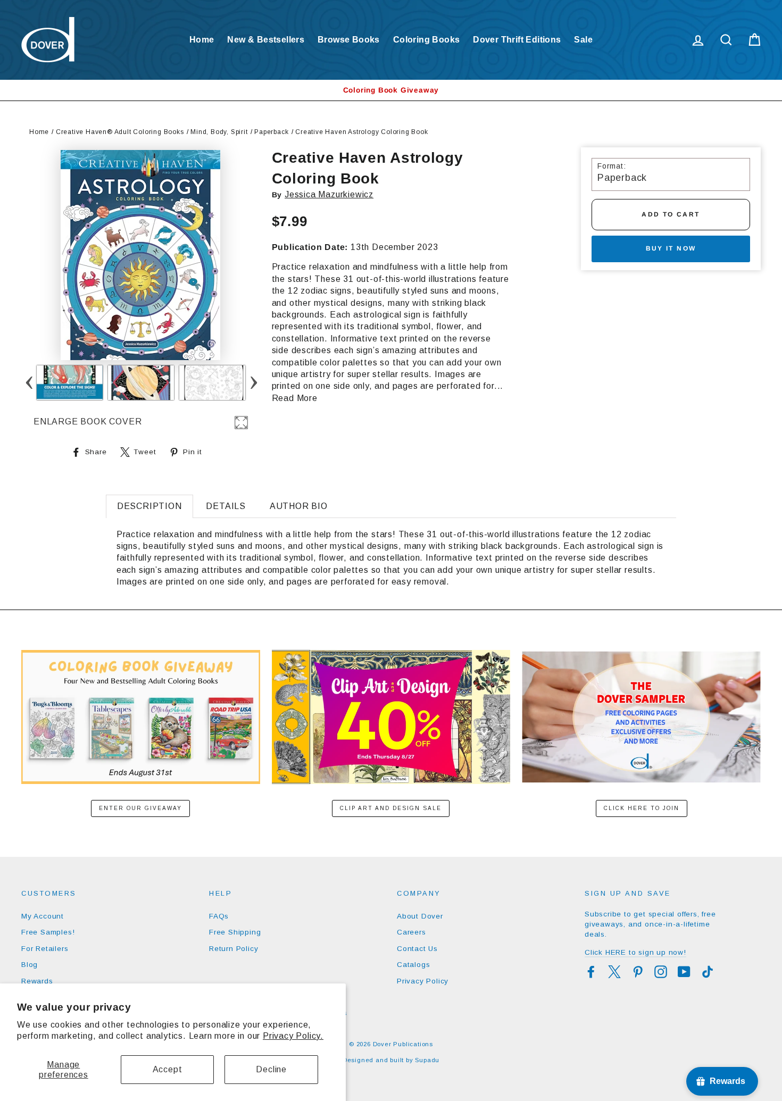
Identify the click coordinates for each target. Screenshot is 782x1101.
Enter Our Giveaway (140, 808)
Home (201, 39)
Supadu (427, 1060)
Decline (271, 1069)
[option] (391, 90)
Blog (29, 965)
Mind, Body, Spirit (218, 132)
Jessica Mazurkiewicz (329, 194)
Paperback (271, 132)
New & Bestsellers (265, 39)
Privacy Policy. (293, 1035)
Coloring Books (426, 39)
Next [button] (253, 382)
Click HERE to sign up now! (635, 952)
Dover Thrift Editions (517, 39)
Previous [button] (29, 382)
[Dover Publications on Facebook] (591, 971)
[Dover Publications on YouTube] (684, 971)
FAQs (219, 916)
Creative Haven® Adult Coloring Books (120, 132)
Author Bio (299, 506)
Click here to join (641, 808)
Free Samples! (47, 932)
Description (149, 506)
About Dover (420, 916)
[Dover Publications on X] (614, 971)
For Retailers (44, 949)
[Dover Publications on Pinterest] (637, 971)
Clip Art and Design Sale (391, 808)
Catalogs (413, 965)
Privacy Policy (422, 981)
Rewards (37, 981)
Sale (583, 39)
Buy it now (671, 248)
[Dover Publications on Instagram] (660, 971)
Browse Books (349, 39)
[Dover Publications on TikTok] (707, 971)
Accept (167, 1069)
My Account (42, 916)
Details (226, 506)
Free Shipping (235, 932)
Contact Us (417, 949)
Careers (411, 932)
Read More (295, 398)
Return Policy (233, 949)
